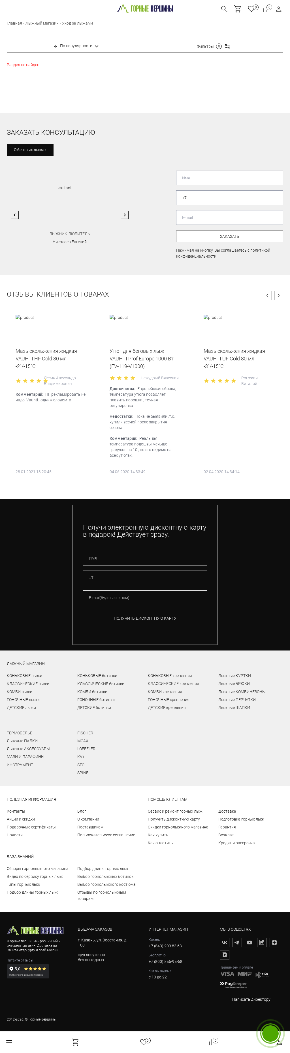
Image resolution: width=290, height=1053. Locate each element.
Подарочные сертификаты (31, 827)
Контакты (16, 811)
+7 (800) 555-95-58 (165, 961)
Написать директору (251, 999)
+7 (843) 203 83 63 (165, 946)
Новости (15, 835)
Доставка (227, 811)
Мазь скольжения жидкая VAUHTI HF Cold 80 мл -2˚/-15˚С (46, 358)
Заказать (229, 236)
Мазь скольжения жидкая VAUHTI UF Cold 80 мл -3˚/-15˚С (234, 358)
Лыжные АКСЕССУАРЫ (28, 749)
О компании (88, 819)
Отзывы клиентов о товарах (58, 294)
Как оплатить (160, 843)
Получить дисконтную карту (174, 819)
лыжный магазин (26, 664)
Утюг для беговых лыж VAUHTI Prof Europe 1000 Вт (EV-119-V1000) (142, 358)
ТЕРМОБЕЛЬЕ (19, 733)
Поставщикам (90, 827)
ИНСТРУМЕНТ (20, 765)
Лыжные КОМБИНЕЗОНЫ (242, 691)
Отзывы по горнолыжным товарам (101, 895)
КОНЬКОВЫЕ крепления (170, 675)
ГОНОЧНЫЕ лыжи (23, 699)
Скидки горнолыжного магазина (178, 827)
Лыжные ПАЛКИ (22, 741)
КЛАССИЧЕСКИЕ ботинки (100, 684)
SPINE (82, 773)
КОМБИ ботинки (92, 691)
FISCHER (85, 733)
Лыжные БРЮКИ (234, 683)
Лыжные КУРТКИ (234, 675)
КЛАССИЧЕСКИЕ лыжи (28, 684)
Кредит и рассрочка (236, 843)
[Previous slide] (15, 215)
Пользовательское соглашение (106, 835)
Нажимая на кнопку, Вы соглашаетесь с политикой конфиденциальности (223, 253)
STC (80, 765)
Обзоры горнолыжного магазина (38, 868)
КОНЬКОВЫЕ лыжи (24, 675)
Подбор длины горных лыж (32, 892)
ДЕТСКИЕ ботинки (94, 707)
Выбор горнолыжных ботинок (105, 876)
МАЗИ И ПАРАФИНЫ (25, 756)
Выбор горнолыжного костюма (106, 884)
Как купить (158, 835)
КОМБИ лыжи (19, 691)
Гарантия (227, 827)
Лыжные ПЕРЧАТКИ (237, 699)
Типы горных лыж (23, 884)
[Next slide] (125, 215)
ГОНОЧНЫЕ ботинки (96, 699)
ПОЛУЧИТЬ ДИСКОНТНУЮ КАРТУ (145, 618)
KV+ (81, 756)
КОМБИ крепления (165, 691)
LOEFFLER (86, 749)
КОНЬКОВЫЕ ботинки (97, 675)
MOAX (82, 741)
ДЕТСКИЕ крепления (167, 707)
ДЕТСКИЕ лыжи (21, 707)
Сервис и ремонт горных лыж (175, 811)
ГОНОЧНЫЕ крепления (168, 699)
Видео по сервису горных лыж (35, 876)
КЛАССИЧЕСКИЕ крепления (173, 683)
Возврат (226, 835)
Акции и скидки (21, 819)
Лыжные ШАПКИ (234, 707)
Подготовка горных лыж (241, 819)
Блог (81, 811)
